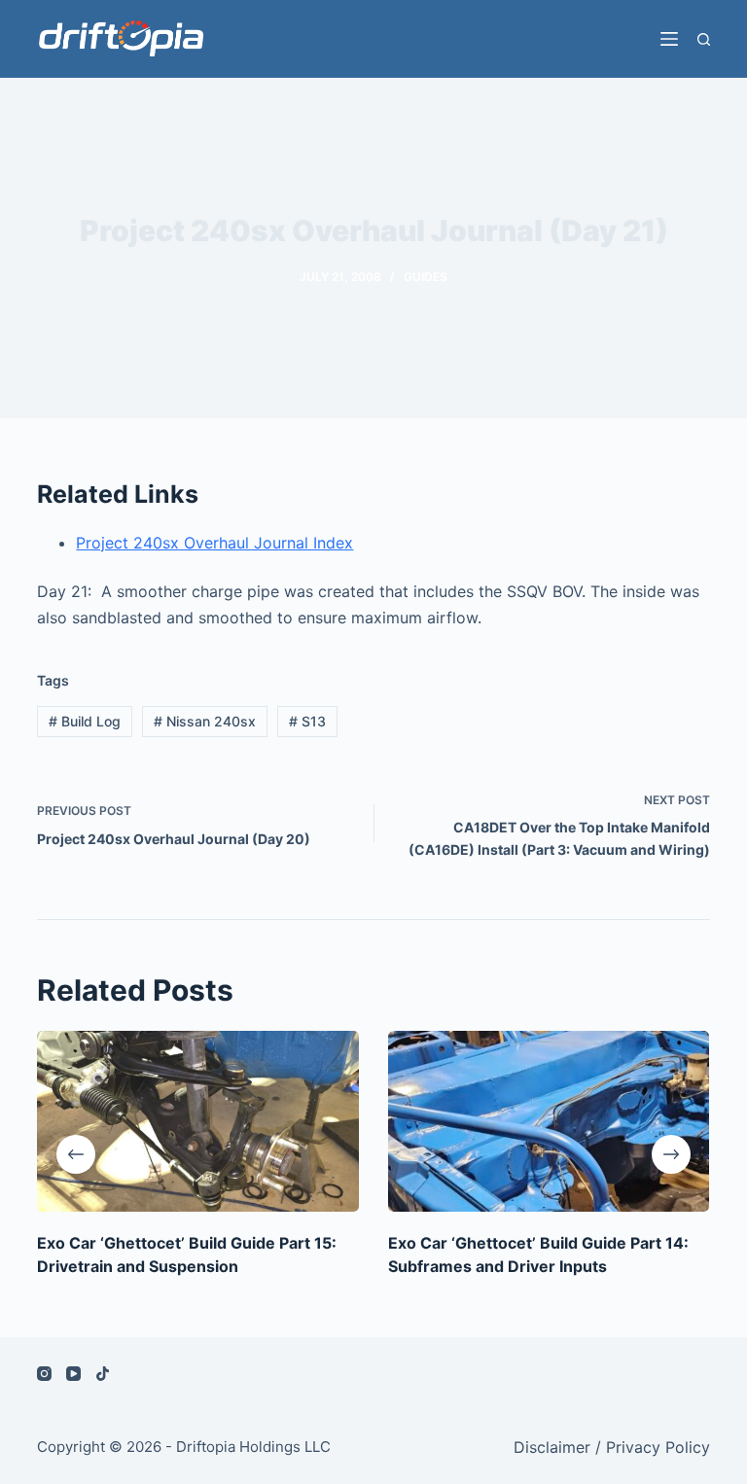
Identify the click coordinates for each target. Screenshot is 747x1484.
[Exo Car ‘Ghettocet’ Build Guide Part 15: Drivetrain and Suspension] (198, 1121)
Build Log (85, 721)
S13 (307, 721)
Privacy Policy (658, 1447)
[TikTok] (102, 1373)
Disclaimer (552, 1447)
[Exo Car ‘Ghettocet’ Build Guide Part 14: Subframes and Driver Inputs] (549, 1121)
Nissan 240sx (205, 721)
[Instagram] (44, 1373)
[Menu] (669, 39)
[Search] (703, 39)
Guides (425, 276)
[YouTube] (73, 1373)
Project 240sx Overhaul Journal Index (214, 542)
